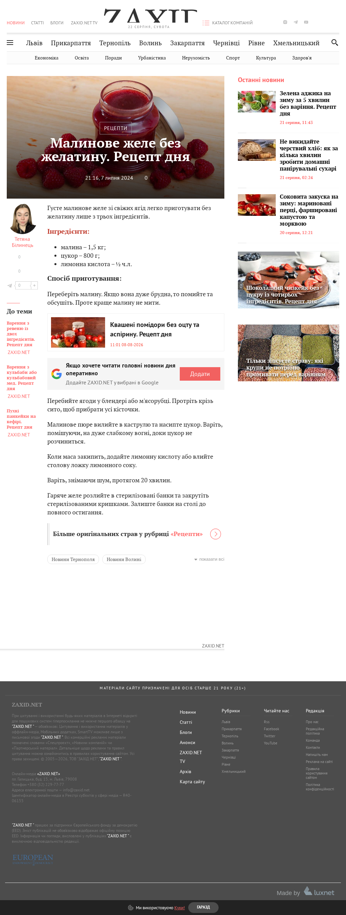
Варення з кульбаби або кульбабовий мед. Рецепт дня (22, 377)
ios (327, 22)
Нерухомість (196, 58)
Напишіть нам (317, 754)
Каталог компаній (232, 22)
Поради (113, 58)
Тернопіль (115, 43)
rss (337, 22)
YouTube (270, 743)
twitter (274, 22)
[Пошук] (333, 42)
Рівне (256, 43)
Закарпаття (187, 43)
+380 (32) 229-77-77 (45, 784)
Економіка (46, 58)
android (317, 22)
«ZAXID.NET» (48, 773)
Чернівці (226, 43)
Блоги (57, 22)
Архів (185, 771)
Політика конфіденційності (320, 786)
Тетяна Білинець (22, 242)
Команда (313, 740)
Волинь (150, 43)
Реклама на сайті (319, 761)
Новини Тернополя (73, 559)
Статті (37, 22)
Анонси (187, 742)
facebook (264, 22)
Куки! (179, 907)
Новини (16, 22)
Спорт (233, 58)
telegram (296, 22)
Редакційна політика (315, 731)
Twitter (269, 736)
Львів (34, 43)
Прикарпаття (71, 43)
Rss (267, 721)
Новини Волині (124, 559)
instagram (285, 22)
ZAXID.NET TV (84, 22)
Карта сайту (192, 782)
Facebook (271, 729)
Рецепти (115, 128)
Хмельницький (296, 43)
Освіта (82, 58)
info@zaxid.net (76, 789)
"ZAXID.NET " (23, 726)
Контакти (313, 747)
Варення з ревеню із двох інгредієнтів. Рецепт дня (21, 334)
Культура (266, 58)
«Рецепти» (187, 534)
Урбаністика (152, 58)
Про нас (312, 721)
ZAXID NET (149, 15)
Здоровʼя (302, 58)
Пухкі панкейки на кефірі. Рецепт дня (21, 419)
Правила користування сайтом (316, 773)
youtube (306, 22)
